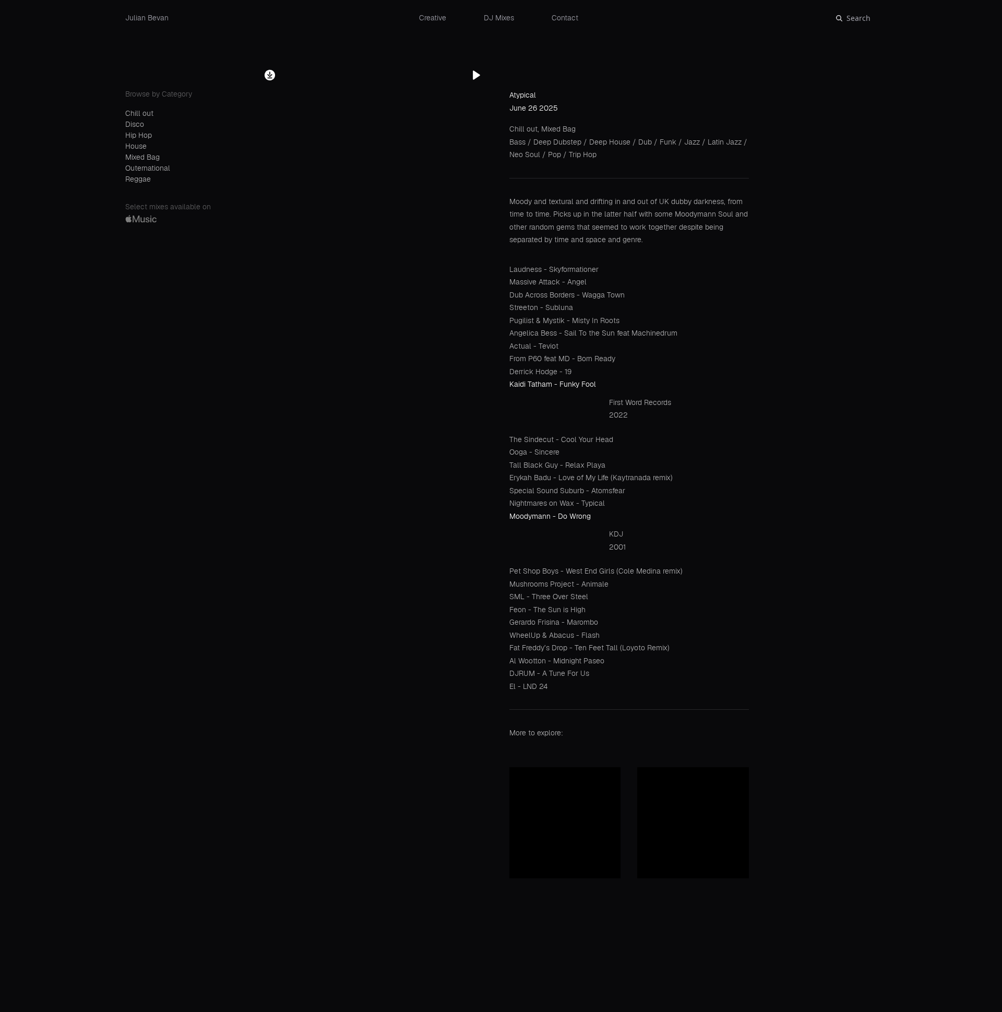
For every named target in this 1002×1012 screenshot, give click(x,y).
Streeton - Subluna (541, 307)
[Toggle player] (983, 962)
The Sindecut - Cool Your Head (561, 439)
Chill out (139, 113)
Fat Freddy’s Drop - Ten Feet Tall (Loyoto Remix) (589, 647)
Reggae (138, 179)
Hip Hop (138, 135)
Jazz (693, 142)
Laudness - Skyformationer (554, 269)
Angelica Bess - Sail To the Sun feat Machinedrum (593, 333)
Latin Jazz (726, 142)
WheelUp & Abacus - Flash (554, 635)
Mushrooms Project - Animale (559, 584)
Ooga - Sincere (534, 452)
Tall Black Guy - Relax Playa (557, 465)
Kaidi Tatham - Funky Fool (552, 384)
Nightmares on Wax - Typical (557, 503)
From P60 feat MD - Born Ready (562, 358)
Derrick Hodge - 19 (540, 371)
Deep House (611, 142)
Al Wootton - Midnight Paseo (556, 660)
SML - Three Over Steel (548, 596)
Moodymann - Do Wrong (550, 516)
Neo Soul (525, 154)
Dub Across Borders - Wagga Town (567, 295)
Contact (565, 17)
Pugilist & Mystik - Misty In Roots (564, 320)
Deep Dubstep (558, 142)
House (136, 146)
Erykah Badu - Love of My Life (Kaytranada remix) (591, 477)
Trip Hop (583, 154)
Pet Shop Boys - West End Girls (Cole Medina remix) (596, 571)
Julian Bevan (147, 17)
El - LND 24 (528, 686)
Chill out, (525, 129)
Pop (555, 154)
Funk (669, 142)
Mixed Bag (142, 157)
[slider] (544, 991)
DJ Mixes (499, 17)
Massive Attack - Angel (548, 282)
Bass (518, 142)
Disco (134, 124)
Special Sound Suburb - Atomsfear (567, 490)
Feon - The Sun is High (547, 609)
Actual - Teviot (533, 346)
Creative (432, 17)
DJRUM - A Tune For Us (549, 673)
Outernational (147, 168)
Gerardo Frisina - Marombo (553, 622)
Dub (646, 142)
